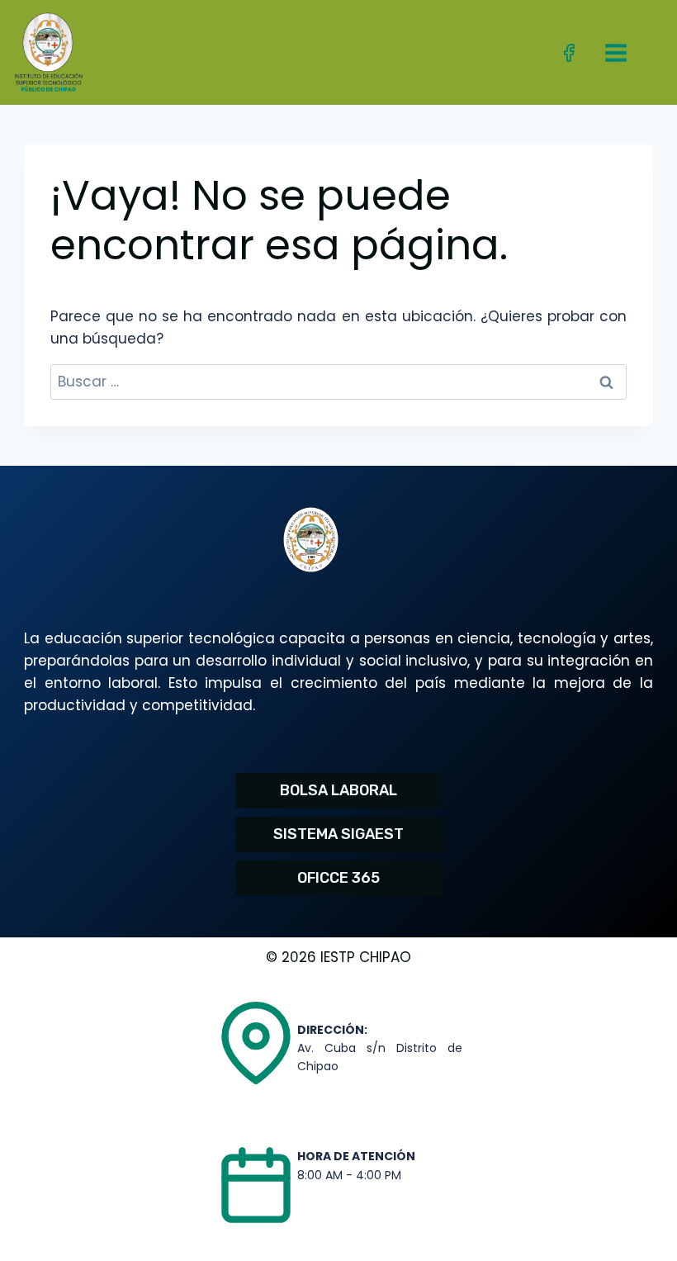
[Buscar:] (338, 381)
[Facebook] (569, 53)
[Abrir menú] (615, 52)
